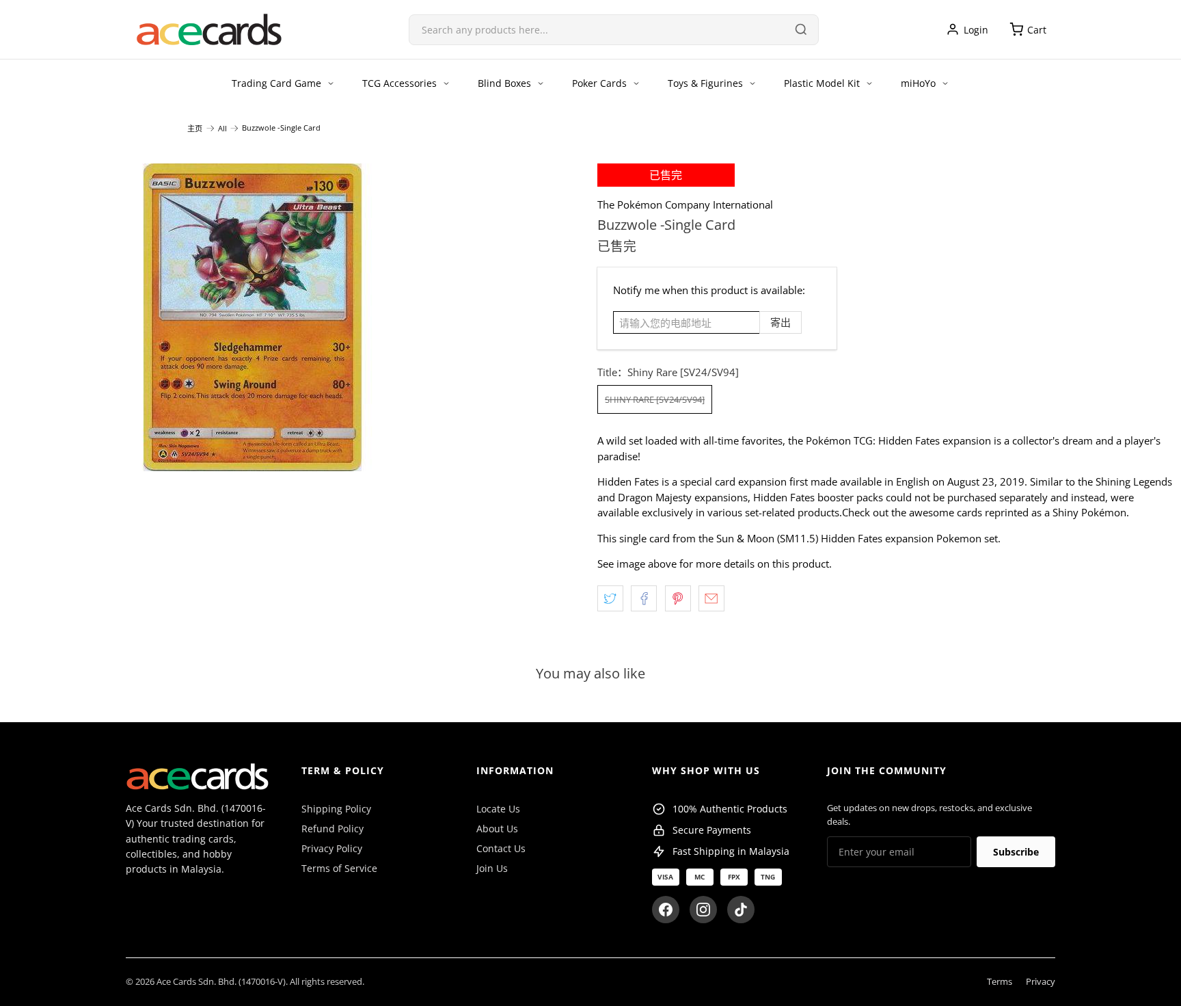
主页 (194, 128)
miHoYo (918, 83)
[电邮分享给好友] (711, 598)
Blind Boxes (504, 83)
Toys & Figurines (705, 83)
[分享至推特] (610, 598)
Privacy (1040, 981)
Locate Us (498, 808)
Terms (999, 981)
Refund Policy (332, 828)
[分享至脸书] (644, 598)
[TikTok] (741, 909)
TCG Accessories (399, 83)
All (222, 128)
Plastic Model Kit (822, 83)
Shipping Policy (336, 808)
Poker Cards (599, 83)
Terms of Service (339, 868)
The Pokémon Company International (685, 204)
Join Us (492, 868)
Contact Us (501, 848)
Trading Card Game (276, 83)
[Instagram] (703, 909)
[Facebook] (665, 909)
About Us (497, 828)
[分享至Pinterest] (678, 598)
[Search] (801, 29)
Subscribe (1016, 851)
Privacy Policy (331, 848)
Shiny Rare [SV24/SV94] (655, 399)
